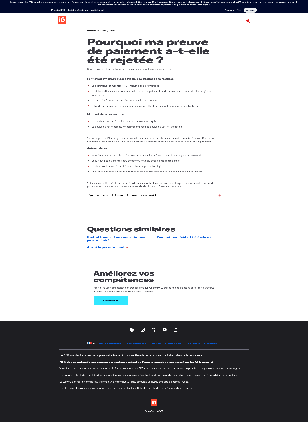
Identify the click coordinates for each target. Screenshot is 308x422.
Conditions (173, 343)
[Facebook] (133, 329)
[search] (248, 20)
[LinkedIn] (176, 329)
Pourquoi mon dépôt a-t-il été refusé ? (184, 237)
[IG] (62, 20)
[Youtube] (165, 329)
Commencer (110, 300)
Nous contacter (110, 343)
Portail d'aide (96, 30)
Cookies (155, 343)
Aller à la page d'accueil (106, 247)
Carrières (210, 343)
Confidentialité (135, 343)
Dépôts (115, 30)
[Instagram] (144, 329)
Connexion (250, 10)
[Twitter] (155, 329)
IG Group (194, 343)
